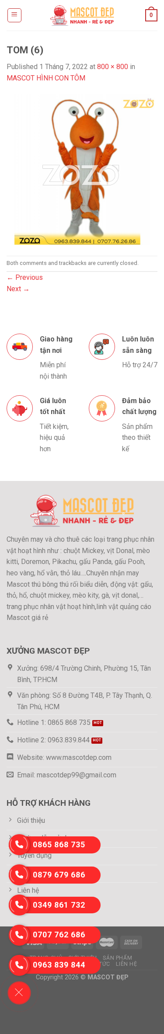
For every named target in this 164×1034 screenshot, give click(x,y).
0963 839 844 (59, 964)
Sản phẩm (117, 958)
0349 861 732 (59, 904)
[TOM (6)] (82, 169)
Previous (25, 277)
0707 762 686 (59, 934)
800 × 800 (112, 67)
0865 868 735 (59, 844)
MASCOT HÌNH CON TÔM (46, 78)
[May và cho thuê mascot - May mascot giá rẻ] (82, 15)
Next (18, 289)
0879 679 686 (59, 874)
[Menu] (14, 15)
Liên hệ (126, 964)
